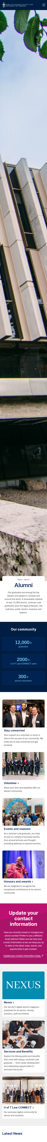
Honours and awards (18, 881)
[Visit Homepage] (18, 5)
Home (20, 579)
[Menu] (43, 5)
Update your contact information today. (22, 955)
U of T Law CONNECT (18, 1107)
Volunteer (10, 783)
